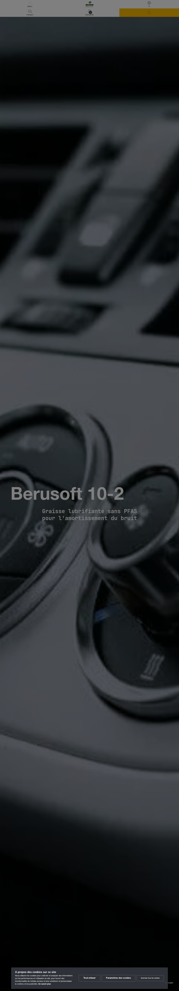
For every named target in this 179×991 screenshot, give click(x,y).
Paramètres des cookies (118, 978)
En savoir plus (44, 984)
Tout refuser (89, 978)
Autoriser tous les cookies (150, 978)
